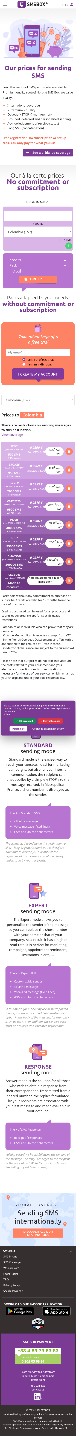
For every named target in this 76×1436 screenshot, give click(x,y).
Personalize (18, 728)
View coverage (12, 435)
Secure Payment (13, 1290)
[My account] (72, 4)
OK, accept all (25, 720)
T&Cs (6, 1279)
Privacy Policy (11, 1285)
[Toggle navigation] (4, 4)
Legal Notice (10, 1273)
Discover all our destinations (38, 1233)
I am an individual (39, 364)
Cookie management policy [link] (48, 728)
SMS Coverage (12, 1262)
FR (61, 4)
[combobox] (38, 231)
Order (36, 279)
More (9, 714)
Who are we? (11, 1267)
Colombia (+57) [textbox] (20, 232)
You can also (38, 1387)
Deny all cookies (51, 720)
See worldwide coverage (51, 152)
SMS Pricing (10, 1256)
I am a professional (40, 359)
